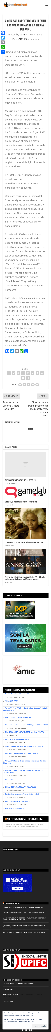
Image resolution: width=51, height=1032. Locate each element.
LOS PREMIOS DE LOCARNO (12, 932)
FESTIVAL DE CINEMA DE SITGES (18, 718)
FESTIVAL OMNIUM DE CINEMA (17, 801)
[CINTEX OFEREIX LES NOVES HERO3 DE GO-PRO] (25, 464)
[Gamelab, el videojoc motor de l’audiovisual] (25, 493)
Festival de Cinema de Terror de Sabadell (22, 794)
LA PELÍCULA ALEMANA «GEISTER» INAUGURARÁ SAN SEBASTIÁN (24, 918)
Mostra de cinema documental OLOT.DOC (22, 754)
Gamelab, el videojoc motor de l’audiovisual (21, 502)
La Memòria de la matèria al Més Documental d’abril (24, 543)
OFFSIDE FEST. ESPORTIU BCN (17, 694)
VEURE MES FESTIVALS (14, 809)
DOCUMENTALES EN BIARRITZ (13, 912)
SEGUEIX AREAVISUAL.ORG (13, 903)
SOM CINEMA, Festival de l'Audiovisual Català (24, 746)
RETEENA (9, 780)
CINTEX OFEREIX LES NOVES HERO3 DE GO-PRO (21, 480)
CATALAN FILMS (8, 989)
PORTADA (17, 38)
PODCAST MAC (8, 1002)
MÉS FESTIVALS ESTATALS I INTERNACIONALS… (25, 819)
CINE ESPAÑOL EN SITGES (11, 907)
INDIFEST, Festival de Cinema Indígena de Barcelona (26, 725)
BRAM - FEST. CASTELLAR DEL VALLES (20, 787)
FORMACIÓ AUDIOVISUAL (11, 994)
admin (23, 34)
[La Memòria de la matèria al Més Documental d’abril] (25, 523)
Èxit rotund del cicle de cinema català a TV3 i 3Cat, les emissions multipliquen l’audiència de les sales (25, 578)
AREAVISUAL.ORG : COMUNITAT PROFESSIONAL (18, 983)
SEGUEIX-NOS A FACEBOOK (11, 850)
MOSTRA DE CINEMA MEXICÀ (17, 739)
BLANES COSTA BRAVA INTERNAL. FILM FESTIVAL (25, 732)
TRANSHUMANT (12, 701)
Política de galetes (26, 1022)
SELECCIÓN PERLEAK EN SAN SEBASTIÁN (16, 925)
